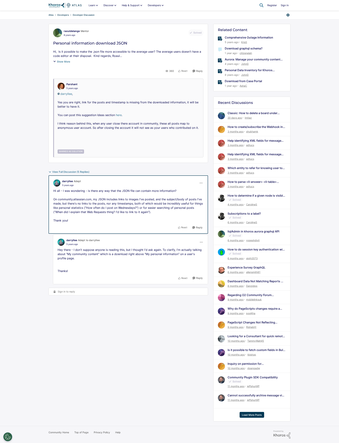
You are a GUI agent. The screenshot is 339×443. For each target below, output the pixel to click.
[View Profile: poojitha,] (221, 311)
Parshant (71, 84)
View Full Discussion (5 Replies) (70, 171)
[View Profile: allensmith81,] (221, 270)
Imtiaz (248, 117)
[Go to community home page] (65, 5)
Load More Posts (252, 414)
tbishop (251, 354)
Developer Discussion (83, 15)
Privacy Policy (102, 432)
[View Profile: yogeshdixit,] (221, 234)
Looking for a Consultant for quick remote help (256, 336)
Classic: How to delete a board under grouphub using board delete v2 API (252, 113)
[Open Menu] (288, 15)
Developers (63, 15)
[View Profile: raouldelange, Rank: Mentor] (57, 32)
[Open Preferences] (7, 436)
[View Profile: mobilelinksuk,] (221, 297)
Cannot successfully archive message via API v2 (256, 395)
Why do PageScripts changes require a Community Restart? (254, 309)
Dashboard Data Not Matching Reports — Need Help (256, 281)
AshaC (243, 85)
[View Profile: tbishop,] (221, 352)
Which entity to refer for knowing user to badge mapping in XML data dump (255, 168)
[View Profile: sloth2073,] (221, 252)
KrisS (244, 42)
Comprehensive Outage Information (249, 37)
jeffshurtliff (253, 386)
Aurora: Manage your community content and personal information (252, 59)
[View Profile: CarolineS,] (221, 198)
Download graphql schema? (243, 48)
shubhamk (252, 131)
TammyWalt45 (255, 340)
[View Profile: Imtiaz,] (221, 115)
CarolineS (251, 204)
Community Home (59, 432)
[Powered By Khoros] (281, 434)
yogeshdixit (253, 240)
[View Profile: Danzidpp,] (221, 283)
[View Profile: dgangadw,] (221, 366)
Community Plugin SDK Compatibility (253, 377)
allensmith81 (253, 272)
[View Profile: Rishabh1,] (221, 325)
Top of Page (81, 432)
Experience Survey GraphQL (246, 267)
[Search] (261, 5)
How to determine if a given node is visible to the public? (256, 195)
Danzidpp (251, 285)
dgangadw (253, 368)
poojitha (250, 313)
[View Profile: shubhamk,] (221, 129)
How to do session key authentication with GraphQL (256, 249)
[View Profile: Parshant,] (61, 86)
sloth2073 (252, 258)
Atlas (51, 15)
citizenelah (246, 53)
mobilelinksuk (254, 299)
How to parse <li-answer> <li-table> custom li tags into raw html (252, 182)
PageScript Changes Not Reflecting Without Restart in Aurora (251, 322)
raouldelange (72, 31)
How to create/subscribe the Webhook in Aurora (255, 127)
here (119, 115)
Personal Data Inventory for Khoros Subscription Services (248, 70)
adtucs (250, 145)
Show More (63, 61)
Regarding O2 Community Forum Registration (250, 295)
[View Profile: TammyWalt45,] (221, 338)
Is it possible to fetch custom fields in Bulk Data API (256, 350)
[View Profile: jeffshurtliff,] (221, 379)
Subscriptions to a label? (244, 213)
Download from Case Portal (243, 81)
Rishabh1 (251, 327)
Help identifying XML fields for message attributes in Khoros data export (254, 141)
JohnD (245, 63)
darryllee (66, 94)
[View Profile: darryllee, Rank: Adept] (56, 183)
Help (118, 432)
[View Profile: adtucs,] (221, 143)
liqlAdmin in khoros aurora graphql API (253, 231)
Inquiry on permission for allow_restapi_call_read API (246, 364)
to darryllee (93, 240)
